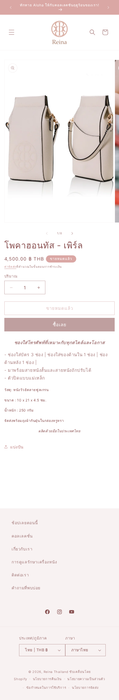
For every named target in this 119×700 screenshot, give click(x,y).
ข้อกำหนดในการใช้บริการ (46, 688)
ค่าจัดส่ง (10, 266)
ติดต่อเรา (20, 574)
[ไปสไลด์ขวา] (72, 233)
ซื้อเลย (59, 324)
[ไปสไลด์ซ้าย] (46, 233)
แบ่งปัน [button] (17, 446)
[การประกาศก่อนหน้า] (10, 7)
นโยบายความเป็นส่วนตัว (86, 679)
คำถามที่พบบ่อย (26, 587)
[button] (11, 32)
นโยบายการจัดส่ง (85, 688)
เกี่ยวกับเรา (22, 548)
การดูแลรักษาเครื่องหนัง (34, 561)
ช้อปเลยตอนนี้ (25, 522)
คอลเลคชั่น (22, 535)
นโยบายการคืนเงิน (47, 679)
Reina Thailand (56, 672)
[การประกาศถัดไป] (108, 7)
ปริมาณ (10, 276)
